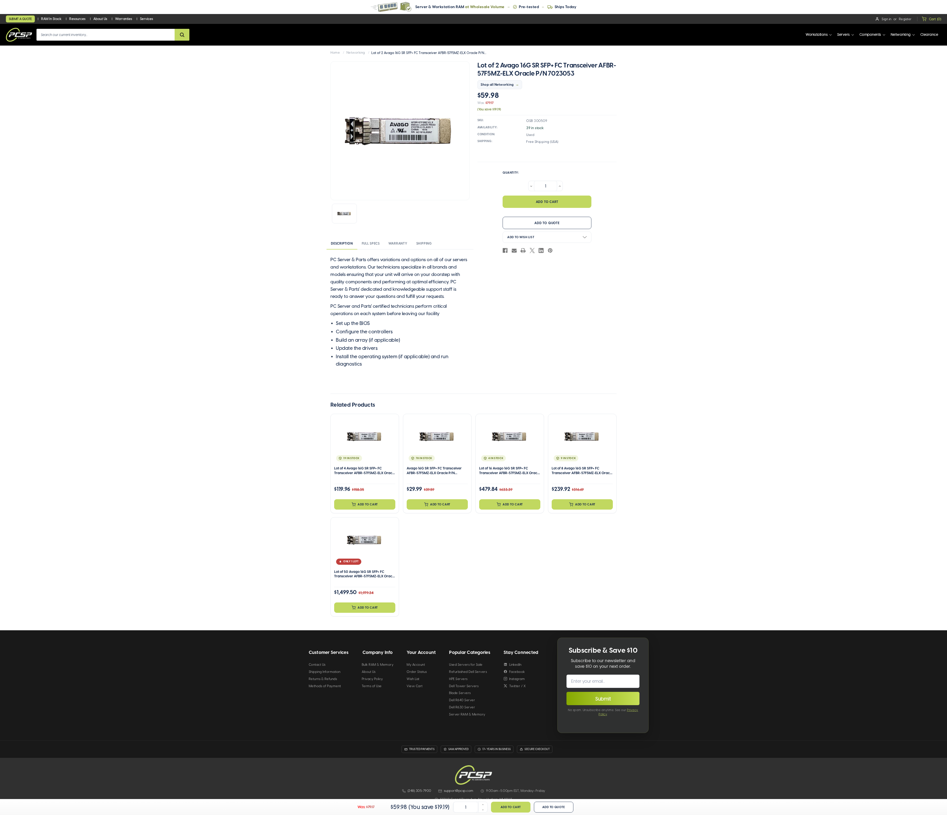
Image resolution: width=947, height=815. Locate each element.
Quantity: (511, 172)
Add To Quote (546, 223)
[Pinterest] (550, 250)
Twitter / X (517, 686)
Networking (901, 35)
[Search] (182, 35)
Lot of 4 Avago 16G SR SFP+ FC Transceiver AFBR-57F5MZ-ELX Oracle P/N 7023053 (364, 470)
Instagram (517, 679)
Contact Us (317, 664)
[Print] (523, 250)
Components (870, 35)
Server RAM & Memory (467, 714)
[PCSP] (473, 775)
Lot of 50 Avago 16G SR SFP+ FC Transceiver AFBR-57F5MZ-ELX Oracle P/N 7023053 (364, 574)
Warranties (123, 19)
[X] (532, 250)
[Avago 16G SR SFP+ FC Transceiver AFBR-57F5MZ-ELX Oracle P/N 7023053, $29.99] (437, 440)
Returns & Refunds (323, 679)
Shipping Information (325, 672)
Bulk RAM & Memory (378, 664)
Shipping (424, 243)
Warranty (397, 243)
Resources (77, 19)
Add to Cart (368, 504)
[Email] (514, 250)
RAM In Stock (51, 19)
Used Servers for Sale (466, 664)
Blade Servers (460, 693)
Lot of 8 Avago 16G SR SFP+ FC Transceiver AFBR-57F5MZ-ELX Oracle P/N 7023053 (582, 470)
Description (342, 243)
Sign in (887, 19)
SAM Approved (458, 749)
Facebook (517, 672)
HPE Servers (458, 679)
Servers (843, 35)
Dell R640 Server (462, 700)
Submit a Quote (20, 19)
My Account (416, 664)
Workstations (817, 35)
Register (905, 19)
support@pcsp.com (459, 791)
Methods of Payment (325, 686)
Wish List (413, 679)
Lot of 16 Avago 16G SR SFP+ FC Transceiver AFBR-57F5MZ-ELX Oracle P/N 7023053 (509, 470)
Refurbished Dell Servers (468, 672)
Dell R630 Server (462, 707)
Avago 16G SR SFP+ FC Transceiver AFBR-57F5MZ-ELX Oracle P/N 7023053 (434, 470)
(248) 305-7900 (419, 791)
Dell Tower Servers (463, 686)
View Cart (415, 686)
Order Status (417, 672)
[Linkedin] (541, 250)
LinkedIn (515, 664)
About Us (100, 19)
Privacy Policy (372, 679)
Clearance (929, 35)
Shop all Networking (497, 84)
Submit (603, 699)
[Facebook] (505, 250)
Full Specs (371, 243)
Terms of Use (372, 686)
